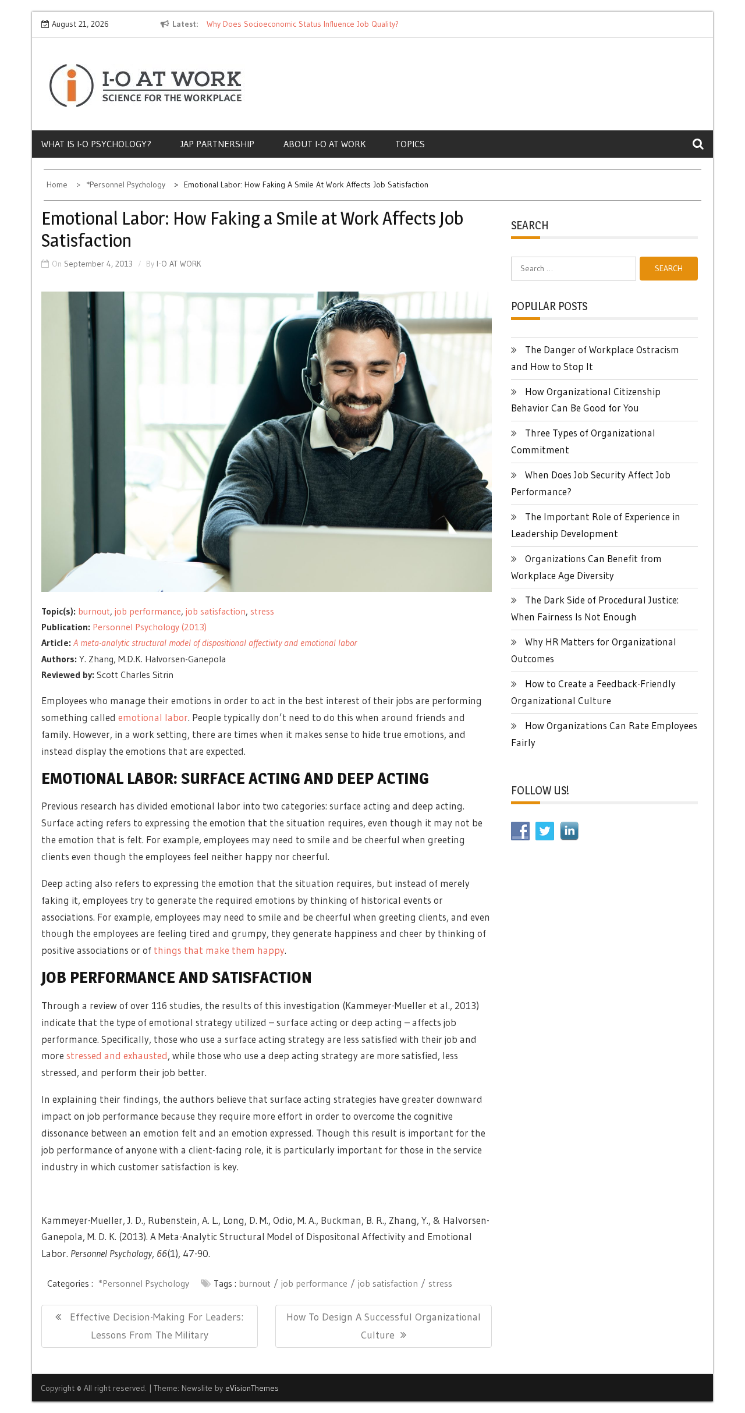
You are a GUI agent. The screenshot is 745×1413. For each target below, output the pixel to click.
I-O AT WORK (179, 263)
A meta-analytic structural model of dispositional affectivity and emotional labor (215, 642)
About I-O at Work (324, 144)
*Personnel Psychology (143, 1283)
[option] (313, 24)
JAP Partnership (217, 144)
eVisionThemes (252, 1388)
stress (262, 611)
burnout (94, 611)
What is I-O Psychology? (96, 144)
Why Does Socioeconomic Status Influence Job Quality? (303, 24)
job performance (148, 611)
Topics (410, 144)
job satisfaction (216, 611)
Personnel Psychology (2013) (150, 627)
